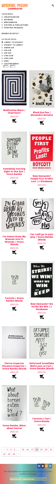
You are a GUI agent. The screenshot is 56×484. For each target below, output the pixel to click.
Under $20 (9, 48)
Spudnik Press (15, 7)
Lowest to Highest (13, 42)
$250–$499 (8, 58)
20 (46, 449)
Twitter (50, 466)
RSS (47, 466)
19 (41, 449)
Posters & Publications (16, 25)
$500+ (6, 61)
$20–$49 (7, 50)
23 (9, 454)
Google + (43, 466)
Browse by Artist (10, 33)
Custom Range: (11, 64)
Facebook (39, 466)
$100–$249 (8, 56)
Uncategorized (11, 17)
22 (4, 454)
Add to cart (14, 121)
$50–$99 (7, 53)
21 (51, 449)
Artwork (8, 20)
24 (14, 454)
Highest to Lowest (13, 45)
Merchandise (10, 22)
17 (32, 449)
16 (27, 449)
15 (23, 449)
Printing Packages (13, 28)
